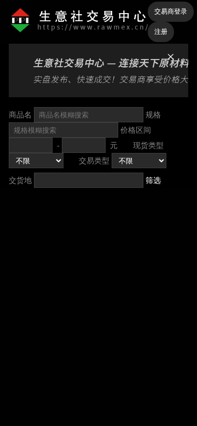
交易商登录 (170, 11)
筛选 (153, 180)
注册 (160, 32)
